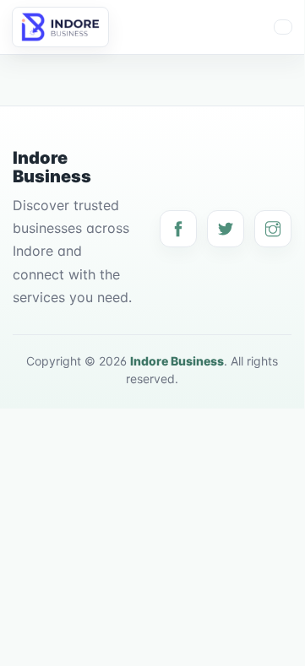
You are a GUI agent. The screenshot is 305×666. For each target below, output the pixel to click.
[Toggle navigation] (283, 27)
